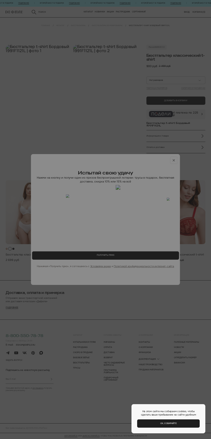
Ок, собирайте (168, 423)
